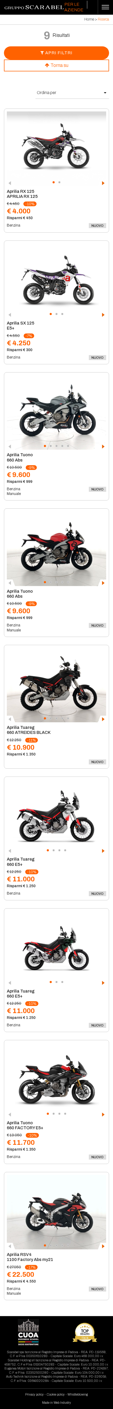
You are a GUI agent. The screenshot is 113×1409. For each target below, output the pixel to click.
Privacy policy (34, 1394)
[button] (54, 182)
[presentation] (11, 183)
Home (89, 19)
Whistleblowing (78, 1394)
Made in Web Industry (56, 1403)
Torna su (58, 65)
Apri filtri (58, 53)
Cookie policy (56, 1394)
